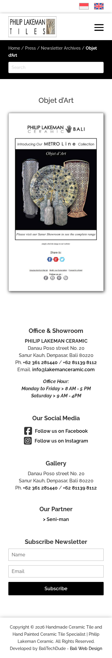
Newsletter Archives (61, 48)
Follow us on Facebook (61, 431)
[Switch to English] (95, 6)
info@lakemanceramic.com (63, 369)
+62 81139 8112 (80, 362)
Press (30, 48)
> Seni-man (56, 519)
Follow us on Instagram (61, 441)
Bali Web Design (86, 648)
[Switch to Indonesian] (80, 6)
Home (14, 48)
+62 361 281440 (40, 362)
